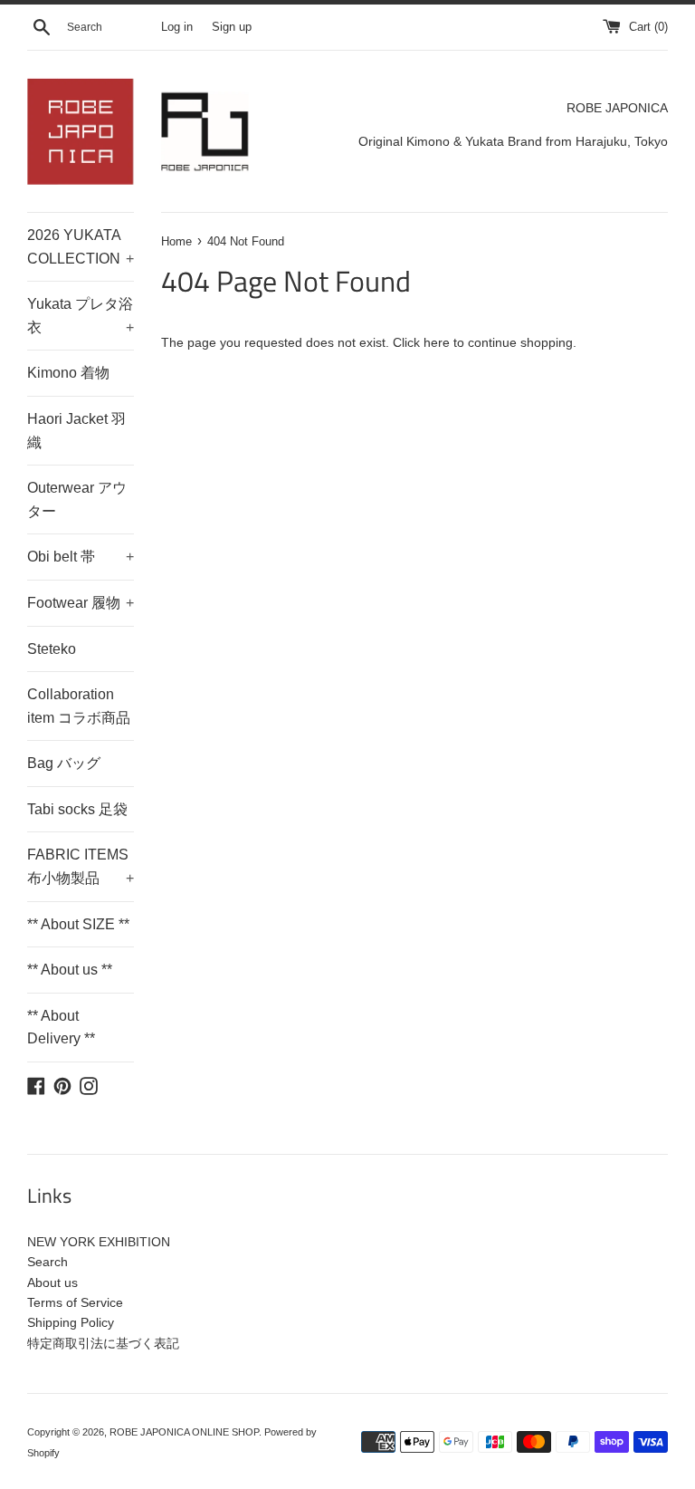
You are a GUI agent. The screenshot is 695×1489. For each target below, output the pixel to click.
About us (52, 1282)
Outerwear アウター (77, 499)
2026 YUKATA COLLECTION (80, 246)
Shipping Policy (70, 1322)
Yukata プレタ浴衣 (80, 315)
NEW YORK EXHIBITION (98, 1241)
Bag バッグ (63, 763)
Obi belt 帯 (80, 556)
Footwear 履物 (80, 602)
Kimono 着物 (68, 372)
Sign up (232, 27)
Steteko (51, 649)
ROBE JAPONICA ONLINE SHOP (184, 1432)
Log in (177, 27)
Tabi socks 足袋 (77, 809)
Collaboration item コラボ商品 (78, 706)
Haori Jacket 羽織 (76, 430)
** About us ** (69, 969)
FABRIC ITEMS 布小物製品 (80, 866)
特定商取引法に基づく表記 (103, 1343)
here (437, 342)
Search (47, 1261)
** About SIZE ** (78, 924)
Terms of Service (75, 1302)
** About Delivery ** (61, 1027)
